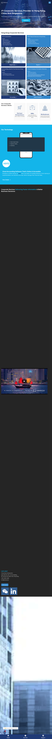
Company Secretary (6, 42)
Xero (19, 173)
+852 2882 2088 (5, 578)
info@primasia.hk (5, 580)
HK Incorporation (6, 36)
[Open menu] (50, 2)
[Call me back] (4, 732)
